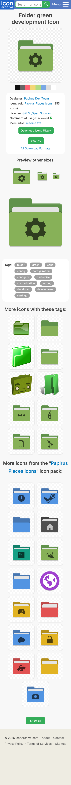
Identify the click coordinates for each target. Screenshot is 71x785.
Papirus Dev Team (36, 98)
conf (50, 264)
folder (20, 264)
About (46, 738)
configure (23, 277)
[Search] (46, 4)
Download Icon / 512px (36, 130)
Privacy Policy (14, 743)
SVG (33, 140)
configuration (41, 271)
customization (26, 283)
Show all (35, 720)
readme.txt (33, 123)
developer (23, 289)
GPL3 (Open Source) (36, 113)
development (45, 289)
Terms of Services (39, 743)
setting (47, 283)
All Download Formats (35, 148)
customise (43, 277)
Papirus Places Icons (38, 103)
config (21, 271)
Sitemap (60, 743)
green (35, 264)
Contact (58, 738)
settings (22, 295)
